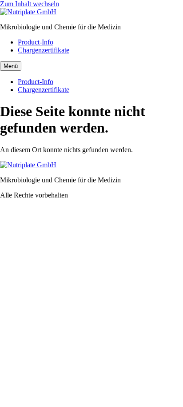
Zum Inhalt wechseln (29, 4)
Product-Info (35, 42)
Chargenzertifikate (43, 50)
